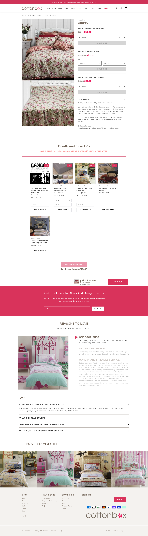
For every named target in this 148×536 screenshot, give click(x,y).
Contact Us (46, 498)
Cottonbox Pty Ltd (119, 531)
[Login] (121, 8)
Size (79, 59)
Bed (48, 8)
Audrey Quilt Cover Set (88, 52)
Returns (45, 503)
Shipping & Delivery (49, 501)
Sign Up (97, 309)
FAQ (43, 506)
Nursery (25, 503)
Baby (60, 8)
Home (24, 15)
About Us (65, 498)
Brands (64, 501)
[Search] (117, 8)
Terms (64, 508)
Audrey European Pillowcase (46, 15)
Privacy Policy (67, 506)
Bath (66, 8)
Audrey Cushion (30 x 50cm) (91, 77)
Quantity (107, 63)
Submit (120, 499)
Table (73, 8)
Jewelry (93, 8)
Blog (64, 503)
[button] (102, 99)
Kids (54, 8)
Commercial (82, 8)
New (100, 8)
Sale (106, 8)
